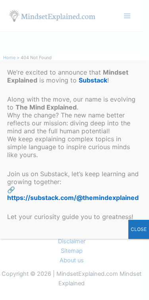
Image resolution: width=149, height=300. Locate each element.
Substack (93, 80)
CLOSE (139, 229)
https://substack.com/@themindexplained (73, 198)
